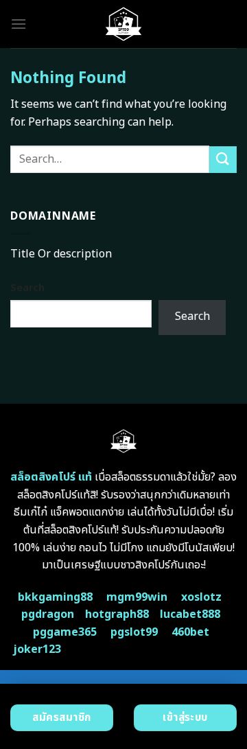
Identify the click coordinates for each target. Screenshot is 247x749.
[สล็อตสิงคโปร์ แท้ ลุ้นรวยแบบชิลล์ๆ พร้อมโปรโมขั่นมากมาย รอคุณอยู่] (123, 24)
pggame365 (65, 632)
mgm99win (136, 597)
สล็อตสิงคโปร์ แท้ (51, 477)
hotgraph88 (117, 614)
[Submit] (223, 159)
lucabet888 (190, 614)
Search (27, 288)
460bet (190, 632)
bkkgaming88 (55, 597)
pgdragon (47, 614)
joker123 (37, 649)
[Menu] (18, 24)
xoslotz (201, 597)
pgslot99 (134, 632)
